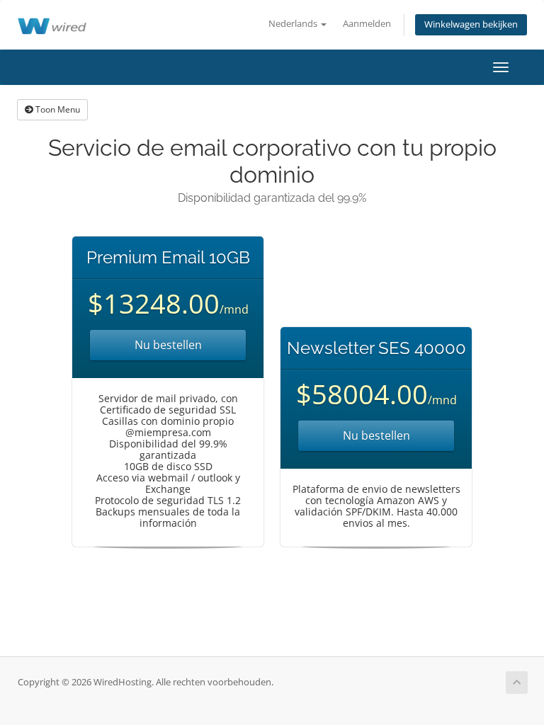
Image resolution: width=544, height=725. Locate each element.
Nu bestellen (168, 345)
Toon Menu (56, 109)
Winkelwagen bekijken (471, 24)
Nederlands (293, 24)
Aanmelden (367, 24)
